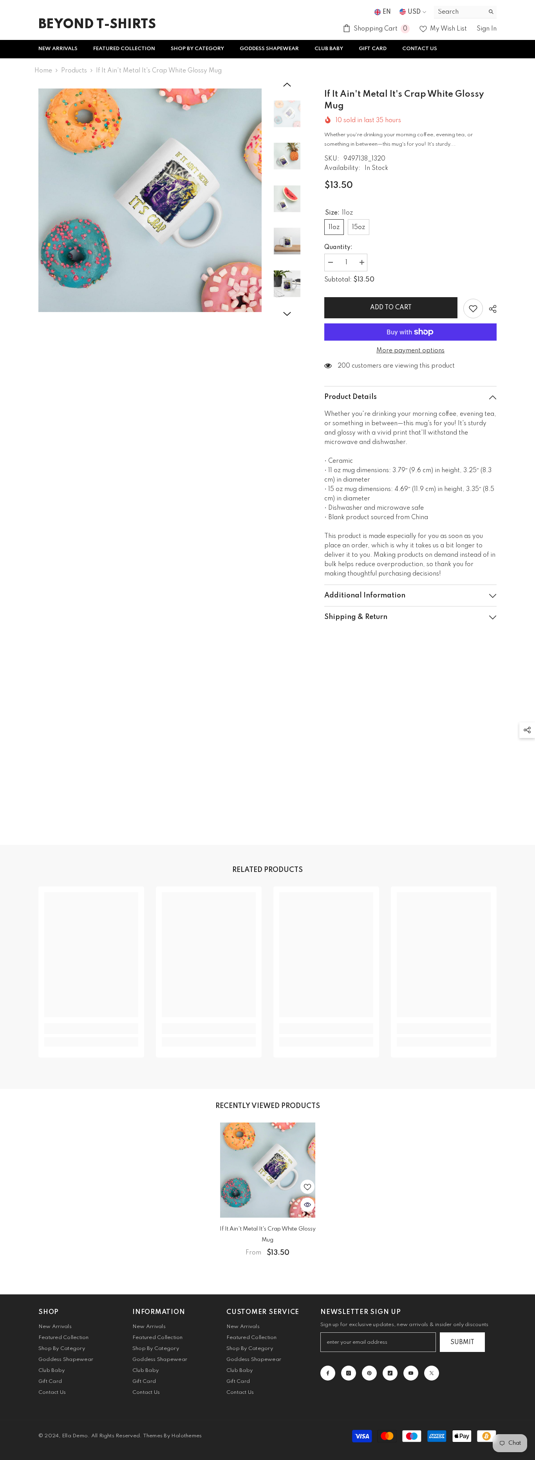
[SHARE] (490, 309)
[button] (287, 84)
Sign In (487, 29)
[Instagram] (348, 1373)
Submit (462, 1342)
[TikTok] (390, 1373)
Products (74, 71)
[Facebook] (327, 1373)
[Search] (465, 12)
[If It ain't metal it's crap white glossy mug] (267, 1170)
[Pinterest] (369, 1373)
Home (43, 71)
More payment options (410, 351)
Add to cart (391, 308)
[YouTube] (410, 1373)
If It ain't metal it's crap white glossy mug (268, 1234)
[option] (150, 200)
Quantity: (338, 247)
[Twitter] (431, 1373)
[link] (91, 1028)
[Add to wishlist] (473, 308)
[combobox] (459, 12)
